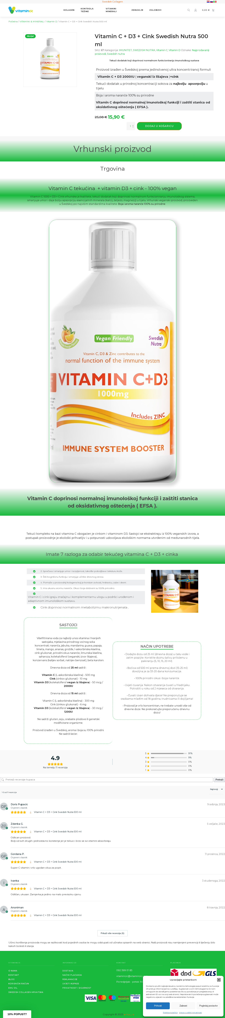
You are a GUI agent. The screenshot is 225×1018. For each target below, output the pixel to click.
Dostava (67, 971)
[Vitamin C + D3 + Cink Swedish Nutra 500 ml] (31, 812)
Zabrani (183, 1005)
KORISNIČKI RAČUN (18, 983)
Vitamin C (162, 50)
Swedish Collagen (112, 1)
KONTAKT (13, 975)
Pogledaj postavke (208, 1005)
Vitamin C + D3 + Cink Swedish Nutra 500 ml (57, 812)
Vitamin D (51, 21)
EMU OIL (12, 988)
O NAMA (12, 971)
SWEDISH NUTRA (144, 50)
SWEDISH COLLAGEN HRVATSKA (25, 992)
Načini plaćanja (72, 975)
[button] (218, 979)
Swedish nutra (116, 53)
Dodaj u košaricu (159, 126)
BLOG (11, 979)
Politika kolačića (170, 1012)
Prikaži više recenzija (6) (112, 933)
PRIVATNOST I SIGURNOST (76, 988)
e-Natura (129, 1014)
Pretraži (219, 779)
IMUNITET (125, 50)
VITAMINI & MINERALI (32, 21)
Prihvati (158, 1005)
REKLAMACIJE (69, 979)
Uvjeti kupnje (70, 983)
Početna (13, 21)
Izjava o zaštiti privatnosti (190, 1012)
